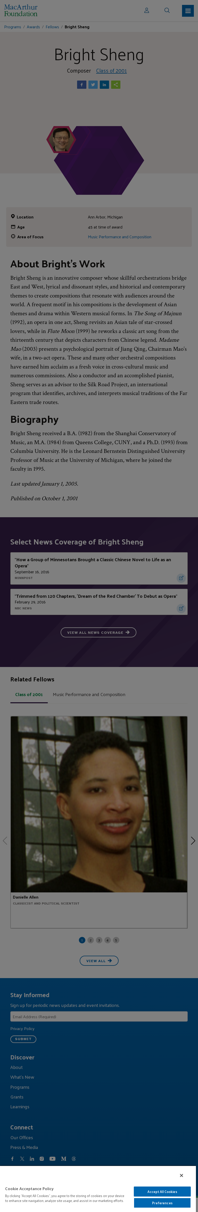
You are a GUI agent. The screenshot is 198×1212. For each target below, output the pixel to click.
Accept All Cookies (162, 1192)
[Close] (181, 1175)
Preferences (162, 1203)
